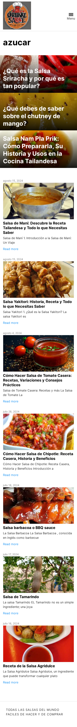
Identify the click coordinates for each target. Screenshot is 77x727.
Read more (10, 249)
